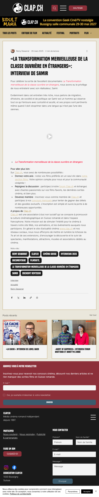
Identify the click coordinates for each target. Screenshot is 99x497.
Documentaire (19, 260)
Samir (15, 273)
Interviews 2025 (69, 254)
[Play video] (49, 136)
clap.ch (35, 254)
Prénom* (56, 437)
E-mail (6, 383)
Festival (60, 33)
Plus (86, 33)
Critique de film (29, 33)
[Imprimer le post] (37, 297)
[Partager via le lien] (31, 297)
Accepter (87, 491)
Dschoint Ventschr (31, 273)
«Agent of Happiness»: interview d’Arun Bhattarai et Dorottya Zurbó (72, 350)
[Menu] (63, 8)
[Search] (54, 8)
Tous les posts (9, 33)
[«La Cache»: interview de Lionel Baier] (25, 332)
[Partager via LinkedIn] (24, 297)
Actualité (46, 33)
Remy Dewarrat (19, 254)
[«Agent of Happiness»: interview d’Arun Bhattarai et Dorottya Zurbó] (74, 332)
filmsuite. (35, 260)
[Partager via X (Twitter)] (18, 297)
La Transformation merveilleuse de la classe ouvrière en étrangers (45, 266)
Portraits (74, 33)
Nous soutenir (10, 434)
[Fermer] (95, 491)
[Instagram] (6, 467)
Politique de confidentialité (20, 493)
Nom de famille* (82, 437)
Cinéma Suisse (49, 254)
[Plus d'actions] (86, 50)
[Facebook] (14, 467)
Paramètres (72, 491)
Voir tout (92, 315)
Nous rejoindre (27, 434)
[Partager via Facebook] (12, 297)
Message (57, 461)
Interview (14, 280)
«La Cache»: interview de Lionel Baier (22, 349)
